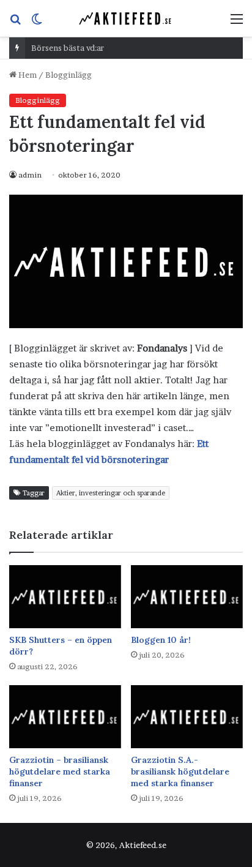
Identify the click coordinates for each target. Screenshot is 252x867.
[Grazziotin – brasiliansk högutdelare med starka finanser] (65, 716)
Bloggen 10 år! (161, 639)
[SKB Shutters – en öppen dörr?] (65, 596)
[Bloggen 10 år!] (187, 596)
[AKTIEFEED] (126, 18)
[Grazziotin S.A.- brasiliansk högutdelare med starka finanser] (187, 716)
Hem (27, 75)
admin (30, 174)
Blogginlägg (68, 75)
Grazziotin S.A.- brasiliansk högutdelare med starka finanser (180, 771)
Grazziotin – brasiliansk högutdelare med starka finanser (59, 771)
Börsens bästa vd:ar (67, 48)
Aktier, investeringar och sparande (110, 493)
